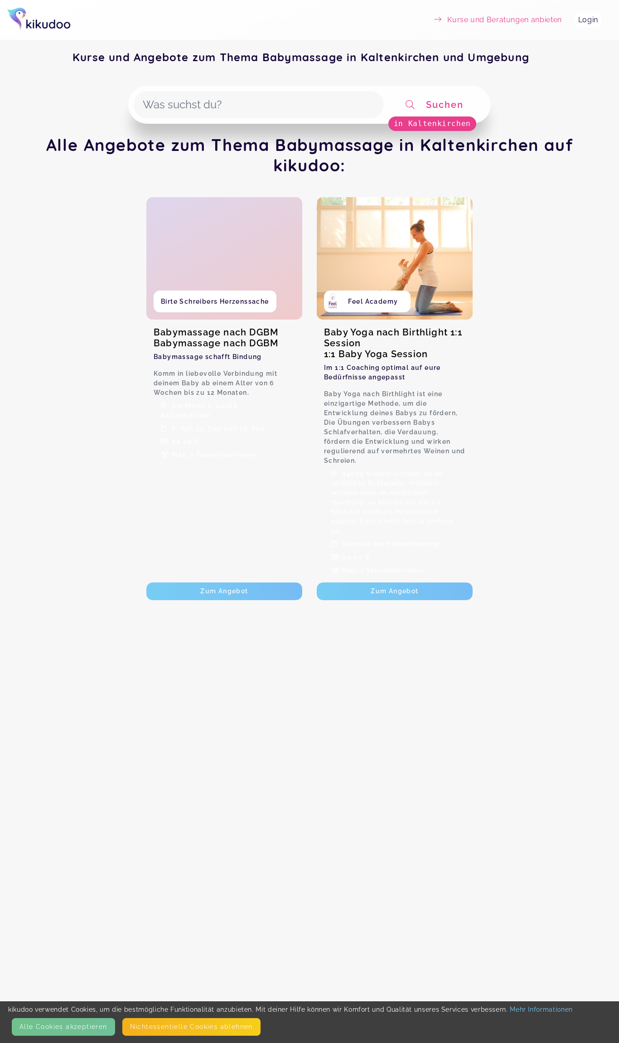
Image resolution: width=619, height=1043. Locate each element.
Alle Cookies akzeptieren (63, 1026)
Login (588, 19)
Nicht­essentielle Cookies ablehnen (191, 1026)
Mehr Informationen (541, 1009)
